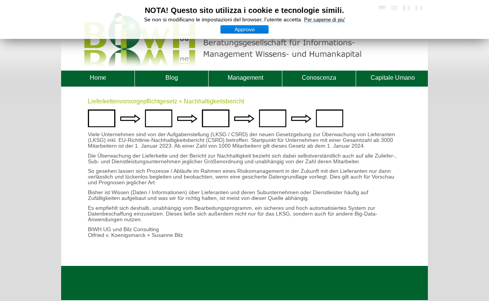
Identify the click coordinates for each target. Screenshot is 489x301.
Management (245, 77)
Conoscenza (319, 77)
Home (98, 77)
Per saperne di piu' (324, 20)
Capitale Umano (393, 77)
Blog (171, 77)
